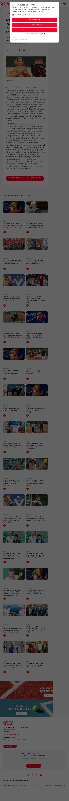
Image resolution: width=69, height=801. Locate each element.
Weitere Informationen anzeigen (34, 34)
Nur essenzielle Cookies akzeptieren (34, 30)
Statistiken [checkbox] (28, 15)
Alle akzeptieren (34, 20)
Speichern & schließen (34, 25)
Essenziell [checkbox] (18, 15)
